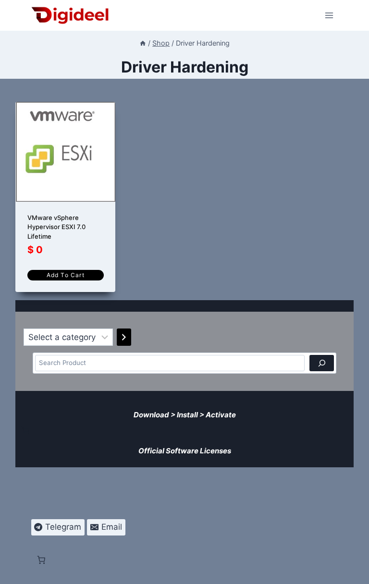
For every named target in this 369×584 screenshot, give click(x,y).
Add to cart (66, 275)
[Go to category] (124, 337)
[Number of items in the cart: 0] (25, 430)
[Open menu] (329, 15)
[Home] (142, 43)
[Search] (321, 363)
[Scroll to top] (355, 570)
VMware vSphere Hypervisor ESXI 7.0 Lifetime (56, 227)
